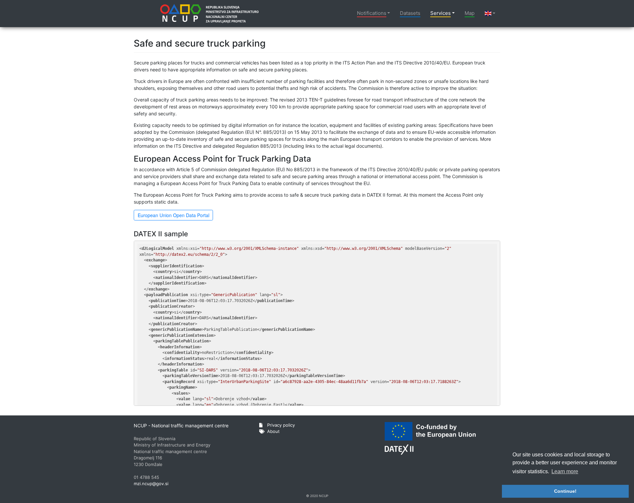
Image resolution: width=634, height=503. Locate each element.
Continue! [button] (565, 491)
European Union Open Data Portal (173, 215)
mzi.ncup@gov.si (151, 483)
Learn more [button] (564, 471)
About (273, 431)
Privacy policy (280, 425)
